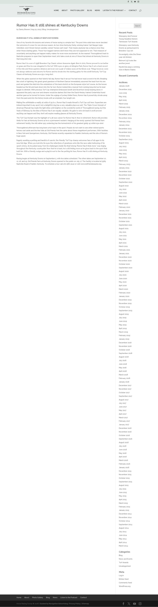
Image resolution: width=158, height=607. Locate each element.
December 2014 (125, 514)
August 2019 (124, 314)
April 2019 (123, 328)
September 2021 (125, 225)
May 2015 (122, 496)
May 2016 (122, 453)
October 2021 (124, 221)
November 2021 (125, 218)
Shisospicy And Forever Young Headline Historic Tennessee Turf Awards (128, 39)
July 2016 (122, 446)
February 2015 (124, 507)
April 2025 (123, 100)
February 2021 (124, 250)
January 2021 (124, 253)
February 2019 (124, 335)
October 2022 (124, 178)
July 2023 (122, 146)
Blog (89, 10)
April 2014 (123, 542)
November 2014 (125, 517)
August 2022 (124, 186)
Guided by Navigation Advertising (54, 604)
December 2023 (125, 129)
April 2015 (123, 499)
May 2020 (123, 282)
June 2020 (123, 278)
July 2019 (122, 318)
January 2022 (124, 211)
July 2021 (122, 232)
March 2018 (123, 375)
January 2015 (124, 510)
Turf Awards (123, 562)
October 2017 (124, 392)
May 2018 (122, 368)
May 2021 (122, 239)
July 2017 (122, 403)
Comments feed (125, 583)
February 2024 (124, 122)
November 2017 (125, 389)
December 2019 (125, 300)
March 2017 (123, 417)
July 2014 (122, 532)
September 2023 (125, 139)
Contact (133, 10)
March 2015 (123, 503)
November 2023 (125, 132)
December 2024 (125, 114)
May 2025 (122, 96)
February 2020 (124, 293)
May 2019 (122, 325)
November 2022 (125, 175)
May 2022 (122, 196)
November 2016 (125, 432)
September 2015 (125, 482)
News (97, 10)
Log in (121, 575)
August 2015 (124, 485)
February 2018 (124, 378)
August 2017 (123, 400)
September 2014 (125, 524)
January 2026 (124, 86)
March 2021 (123, 246)
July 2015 (122, 489)
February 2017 (124, 421)
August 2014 (124, 528)
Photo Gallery (77, 10)
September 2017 (125, 396)
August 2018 (124, 357)
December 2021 (125, 214)
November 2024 (125, 118)
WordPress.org (124, 586)
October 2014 (124, 521)
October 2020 (124, 264)
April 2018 (123, 371)
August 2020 (124, 271)
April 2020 (123, 285)
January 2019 (124, 339)
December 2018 (125, 343)
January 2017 (124, 425)
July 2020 (122, 275)
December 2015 (125, 471)
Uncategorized (52, 29)
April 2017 (122, 414)
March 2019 (123, 332)
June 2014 (123, 535)
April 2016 (123, 457)
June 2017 (123, 407)
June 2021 (123, 236)
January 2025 (124, 111)
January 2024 (124, 125)
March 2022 (123, 203)
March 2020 (123, 289)
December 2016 (125, 428)
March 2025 (123, 104)
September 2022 (125, 182)
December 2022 (125, 171)
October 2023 (124, 136)
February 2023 (124, 164)
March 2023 (123, 161)
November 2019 (125, 303)
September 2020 (125, 268)
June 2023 (123, 150)
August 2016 (124, 442)
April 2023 (123, 157)
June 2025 (123, 93)
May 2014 (122, 539)
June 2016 (123, 450)
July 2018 (122, 360)
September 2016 (125, 439)
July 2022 (122, 189)
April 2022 (123, 200)
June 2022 (123, 193)
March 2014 (123, 546)
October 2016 (124, 435)
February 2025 (124, 107)
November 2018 (125, 346)
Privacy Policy (75, 604)
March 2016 (123, 460)
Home (56, 10)
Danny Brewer (24, 29)
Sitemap (85, 604)
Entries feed (124, 579)
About (65, 10)
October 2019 (124, 307)
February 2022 (124, 207)
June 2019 (123, 321)
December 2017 (125, 385)
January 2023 (124, 168)
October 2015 (124, 478)
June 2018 (123, 364)
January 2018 (124, 382)
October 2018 (124, 350)
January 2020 (124, 296)
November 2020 (125, 261)
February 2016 (124, 464)
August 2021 (124, 228)
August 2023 (124, 143)
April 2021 (123, 243)
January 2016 (124, 467)
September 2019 (125, 310)
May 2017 (122, 410)
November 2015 (125, 474)
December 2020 (125, 257)
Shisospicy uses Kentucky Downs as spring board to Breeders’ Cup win (129, 48)
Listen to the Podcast (113, 10)
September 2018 (125, 353)
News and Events (125, 559)
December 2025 (125, 89)
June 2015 (123, 492)
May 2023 (122, 154)
